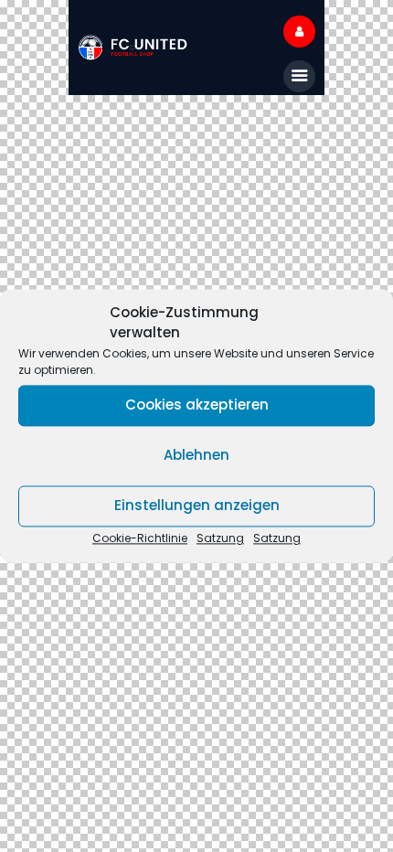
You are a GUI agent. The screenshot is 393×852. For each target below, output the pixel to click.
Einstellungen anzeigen (197, 506)
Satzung (220, 538)
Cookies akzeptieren (197, 405)
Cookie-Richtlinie (139, 538)
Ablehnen (196, 455)
